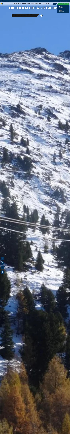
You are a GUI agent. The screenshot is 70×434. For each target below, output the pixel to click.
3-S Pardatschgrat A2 (21, 15)
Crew (68, 1)
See (11, 1)
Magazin (65, 1)
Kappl (9, 1)
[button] (52, 4)
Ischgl (5, 1)
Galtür (2, 1)
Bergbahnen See (60, 1)
